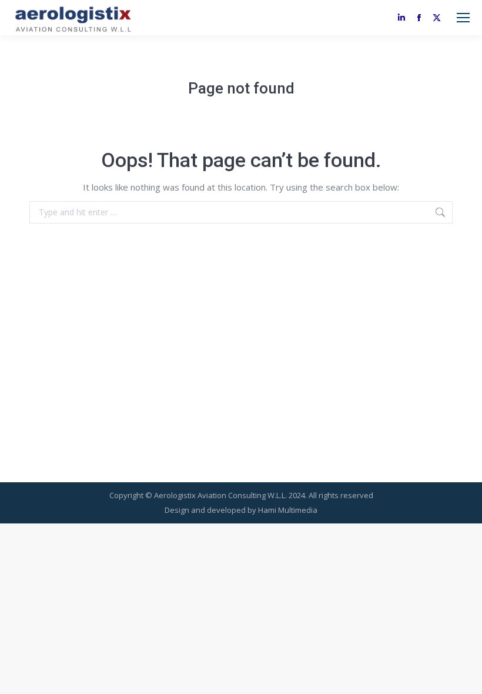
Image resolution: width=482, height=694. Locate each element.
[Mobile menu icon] (463, 18)
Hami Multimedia (287, 510)
